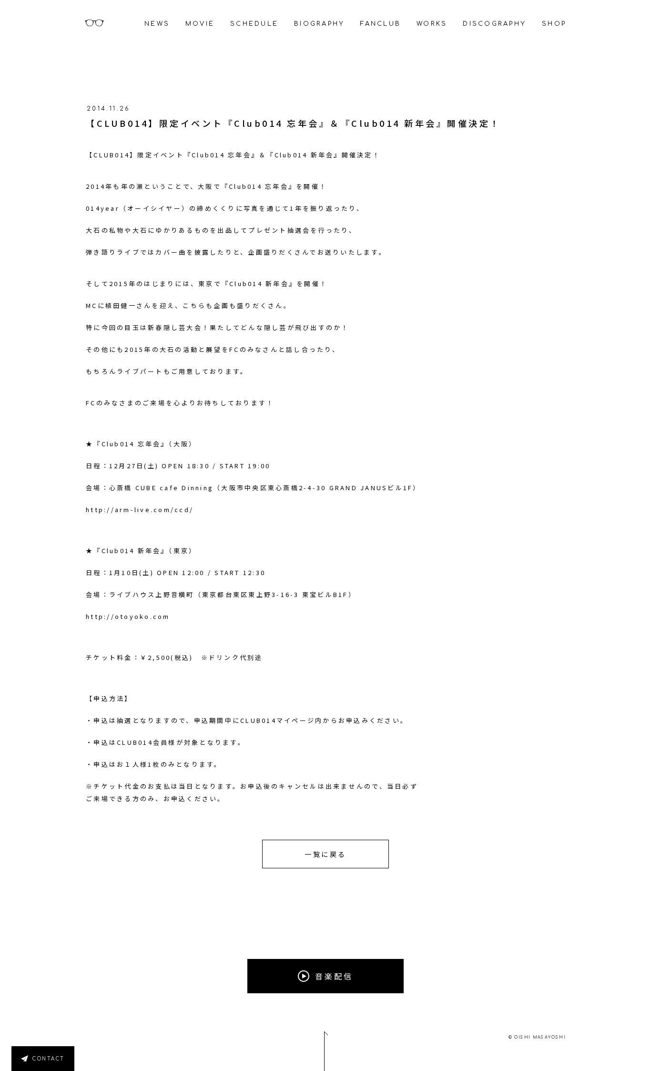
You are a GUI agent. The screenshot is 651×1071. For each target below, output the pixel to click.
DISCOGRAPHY (494, 24)
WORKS (432, 24)
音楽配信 (334, 976)
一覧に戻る (325, 854)
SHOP (554, 24)
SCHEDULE (254, 24)
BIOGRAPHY (319, 24)
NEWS (157, 24)
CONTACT (48, 1058)
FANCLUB (380, 24)
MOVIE (199, 24)
